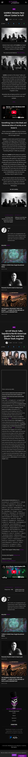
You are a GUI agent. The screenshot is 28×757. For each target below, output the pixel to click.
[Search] (26, 2)
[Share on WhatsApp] (24, 23)
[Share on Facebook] (8, 23)
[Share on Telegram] (19, 23)
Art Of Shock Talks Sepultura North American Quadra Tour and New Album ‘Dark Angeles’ (7, 220)
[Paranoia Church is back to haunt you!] (14, 279)
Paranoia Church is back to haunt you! (12, 288)
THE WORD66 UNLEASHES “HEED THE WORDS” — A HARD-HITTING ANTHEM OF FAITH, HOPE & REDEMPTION (12, 310)
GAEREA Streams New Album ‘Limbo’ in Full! (19, 590)
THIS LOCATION (20, 53)
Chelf (11, 19)
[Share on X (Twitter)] (13, 23)
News (14, 9)
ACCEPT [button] (14, 755)
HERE (14, 102)
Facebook (4, 561)
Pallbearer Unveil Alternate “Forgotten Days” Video (20, 218)
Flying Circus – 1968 (9, 589)
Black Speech (14, 747)
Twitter (8, 561)
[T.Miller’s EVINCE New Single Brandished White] (14, 256)
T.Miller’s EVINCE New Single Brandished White (12, 266)
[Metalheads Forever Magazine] (14, 2)
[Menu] (2, 2)
